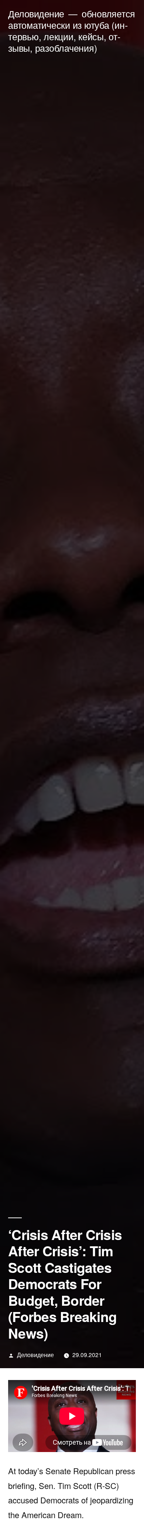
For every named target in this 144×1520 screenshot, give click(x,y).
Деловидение (36, 13)
